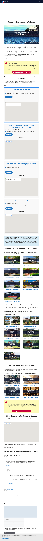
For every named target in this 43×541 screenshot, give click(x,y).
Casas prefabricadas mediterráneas (12, 301)
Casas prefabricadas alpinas (12, 350)
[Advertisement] (21, 13)
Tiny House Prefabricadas (12, 265)
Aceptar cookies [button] (5, 538)
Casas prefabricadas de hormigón (12, 385)
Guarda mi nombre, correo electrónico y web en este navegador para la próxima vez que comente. (21, 529)
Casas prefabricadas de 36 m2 (30, 326)
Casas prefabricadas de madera (31, 397)
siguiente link (28, 244)
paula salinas (10, 489)
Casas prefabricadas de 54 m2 (12, 326)
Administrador (13, 469)
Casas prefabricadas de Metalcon (12, 397)
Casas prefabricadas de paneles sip (30, 385)
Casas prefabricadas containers (12, 362)
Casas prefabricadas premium (30, 265)
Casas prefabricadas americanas (12, 289)
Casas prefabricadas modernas (12, 277)
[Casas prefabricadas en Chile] (5, 1)
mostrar (16, 58)
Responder (8, 465)
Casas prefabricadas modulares (31, 338)
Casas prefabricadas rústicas (30, 277)
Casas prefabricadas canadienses (30, 289)
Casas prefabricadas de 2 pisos (12, 338)
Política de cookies (4, 536)
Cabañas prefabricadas (31, 350)
